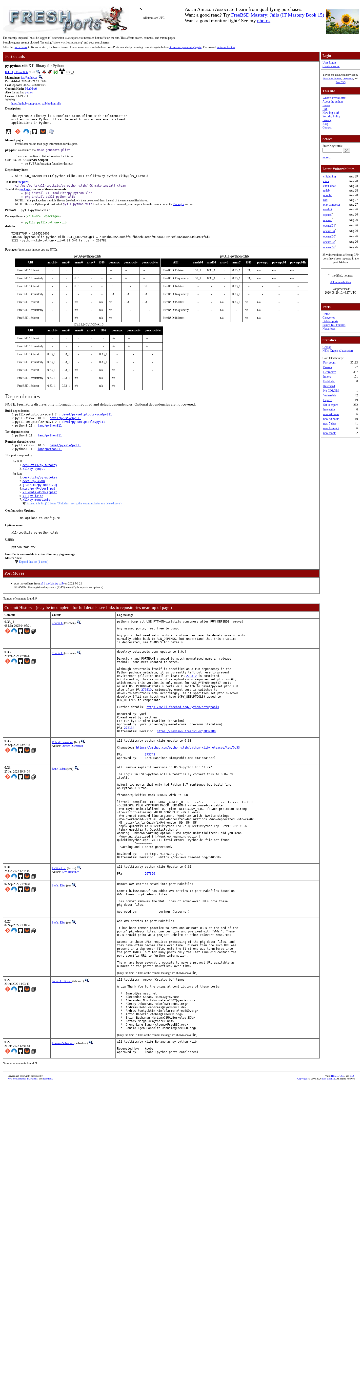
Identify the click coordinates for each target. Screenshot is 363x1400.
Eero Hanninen (70, 872)
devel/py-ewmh (33, 481)
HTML (334, 1076)
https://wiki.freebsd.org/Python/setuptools (182, 707)
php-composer (331, 204)
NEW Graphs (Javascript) (338, 350)
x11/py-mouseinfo (36, 499)
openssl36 (329, 247)
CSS (342, 1076)
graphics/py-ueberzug (39, 485)
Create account (331, 66)
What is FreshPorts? (334, 98)
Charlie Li (57, 623)
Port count (329, 362)
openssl (327, 214)
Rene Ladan (59, 769)
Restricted (329, 386)
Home (326, 314)
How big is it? (331, 112)
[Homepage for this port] (8, 132)
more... (327, 157)
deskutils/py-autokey (39, 465)
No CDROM (331, 390)
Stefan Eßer (58, 885)
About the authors (333, 101)
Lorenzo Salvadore (63, 1043)
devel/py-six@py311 (65, 418)
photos (263, 20)
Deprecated (329, 372)
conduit (327, 209)
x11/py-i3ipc (32, 496)
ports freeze (20, 47)
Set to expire (330, 405)
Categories (329, 317)
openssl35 (329, 236)
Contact (327, 127)
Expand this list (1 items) (33, 561)
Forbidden (329, 381)
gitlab (326, 190)
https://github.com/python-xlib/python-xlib (36, 103)
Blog (325, 124)
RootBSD (340, 82)
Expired (327, 400)
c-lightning (329, 176)
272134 (129, 728)
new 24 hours (331, 414)
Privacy (327, 120)
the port (23, 182)
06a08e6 (31, 88)
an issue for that (226, 47)
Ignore (327, 376)
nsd (325, 200)
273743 (150, 754)
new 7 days (330, 423)
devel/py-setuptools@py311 (83, 422)
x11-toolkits (21, 72)
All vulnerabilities (340, 282)
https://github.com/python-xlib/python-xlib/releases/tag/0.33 (188, 747)
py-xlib (59, 583)
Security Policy (331, 116)
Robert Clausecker (62, 742)
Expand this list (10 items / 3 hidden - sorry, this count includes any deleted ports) (73, 503)
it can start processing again (185, 47)
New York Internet (332, 78)
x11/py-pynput (33, 469)
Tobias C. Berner (62, 981)
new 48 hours (331, 419)
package (25, 189)
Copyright (302, 1078)
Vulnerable (329, 395)
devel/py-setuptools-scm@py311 (87, 414)
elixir (326, 181)
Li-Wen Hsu (59, 868)
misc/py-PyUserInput (38, 488)
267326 (150, 873)
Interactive (329, 409)
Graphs (327, 347)
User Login (329, 62)
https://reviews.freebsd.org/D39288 (186, 731)
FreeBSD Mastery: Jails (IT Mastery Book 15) (277, 15)
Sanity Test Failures (334, 325)
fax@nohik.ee (29, 77)
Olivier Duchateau (72, 746)
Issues (326, 105)
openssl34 (329, 225)
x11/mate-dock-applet (39, 492)
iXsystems (348, 78)
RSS (352, 1076)
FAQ (325, 109)
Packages (178, 204)
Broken (327, 367)
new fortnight (331, 428)
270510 (191, 676)
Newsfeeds (329, 328)
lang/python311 (50, 425)
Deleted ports (330, 321)
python (29, 92)
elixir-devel (329, 186)
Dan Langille (328, 1078)
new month (329, 433)
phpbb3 (327, 195)
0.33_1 (9, 72)
